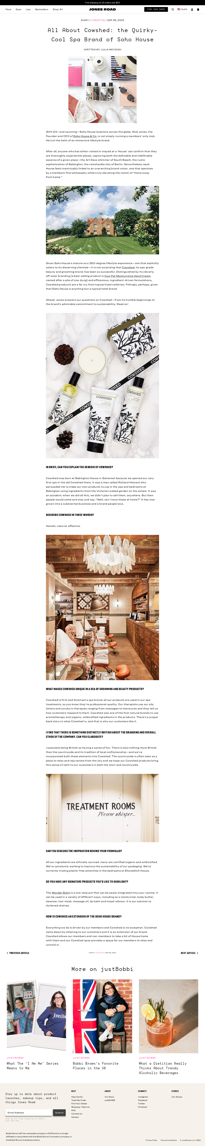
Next (188, 952)
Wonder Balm (61, 892)
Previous (19, 952)
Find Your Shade (156, 9)
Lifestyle (98, 20)
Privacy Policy (152, 1140)
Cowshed (128, 267)
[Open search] (172, 9)
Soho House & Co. (85, 136)
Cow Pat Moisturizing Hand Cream (127, 275)
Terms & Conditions (168, 1140)
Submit (59, 1112)
